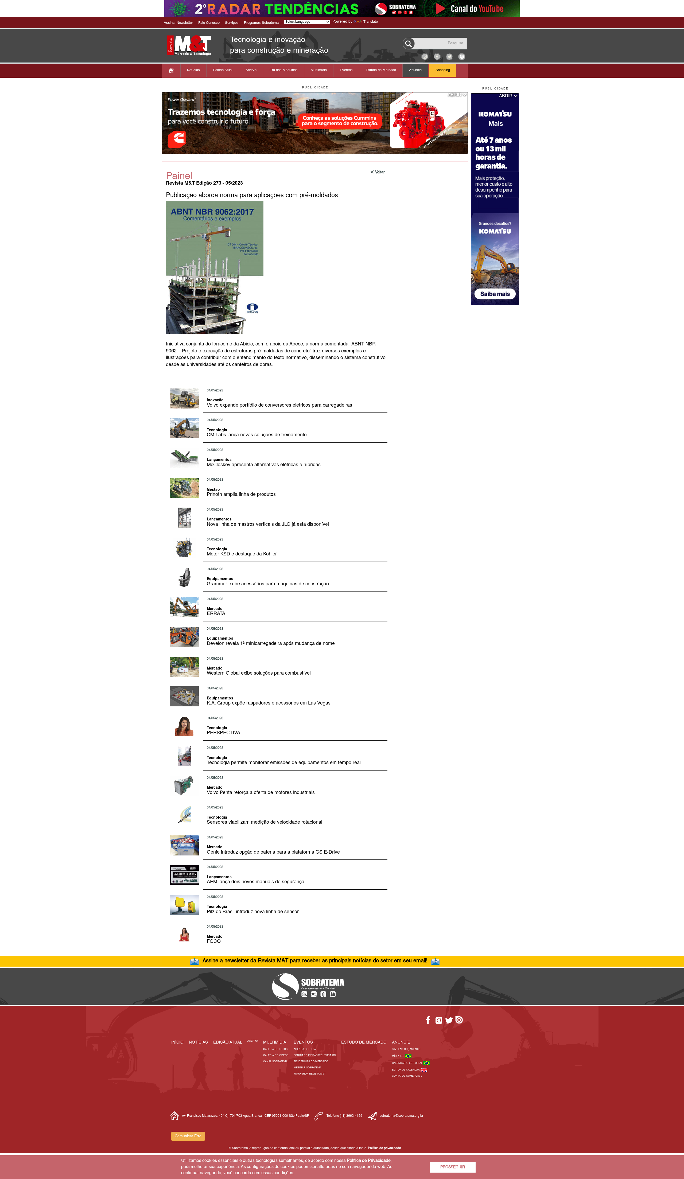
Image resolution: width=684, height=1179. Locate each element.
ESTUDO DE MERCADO (364, 1042)
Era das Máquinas (284, 70)
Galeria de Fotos (275, 1049)
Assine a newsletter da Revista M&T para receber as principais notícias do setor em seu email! (315, 961)
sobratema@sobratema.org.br (401, 1116)
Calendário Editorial (407, 1063)
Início (177, 1042)
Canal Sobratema (275, 1061)
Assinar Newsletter (178, 23)
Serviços (232, 23)
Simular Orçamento (406, 1049)
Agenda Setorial (305, 1049)
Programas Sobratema (261, 23)
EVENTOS (303, 1042)
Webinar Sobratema (307, 1068)
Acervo (251, 70)
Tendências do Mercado (311, 1061)
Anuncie (415, 70)
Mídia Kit (398, 1056)
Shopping (443, 70)
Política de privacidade (384, 1148)
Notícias (193, 70)
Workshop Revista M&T (310, 1074)
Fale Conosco (209, 23)
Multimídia (319, 70)
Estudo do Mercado (381, 70)
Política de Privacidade (369, 1161)
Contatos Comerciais (407, 1076)
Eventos (346, 70)
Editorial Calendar (406, 1070)
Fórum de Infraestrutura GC (315, 1055)
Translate (370, 22)
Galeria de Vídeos (275, 1055)
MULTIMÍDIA (274, 1042)
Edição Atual (222, 70)
